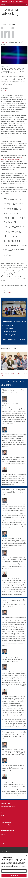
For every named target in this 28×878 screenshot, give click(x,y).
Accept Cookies (14, 875)
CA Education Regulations (7, 825)
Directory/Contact (5, 803)
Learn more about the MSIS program (13, 339)
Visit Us (3, 835)
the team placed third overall (11, 287)
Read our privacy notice (11, 868)
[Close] (26, 855)
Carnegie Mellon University (12, 2)
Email (5, 90)
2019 (7, 42)
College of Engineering (9, 24)
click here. (10, 293)
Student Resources (6, 822)
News (3, 42)
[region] (14, 865)
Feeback (3, 843)
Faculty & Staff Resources (8, 806)
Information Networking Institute (10, 13)
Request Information (7, 830)
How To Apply (5, 839)
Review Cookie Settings (14, 871)
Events (2, 815)
